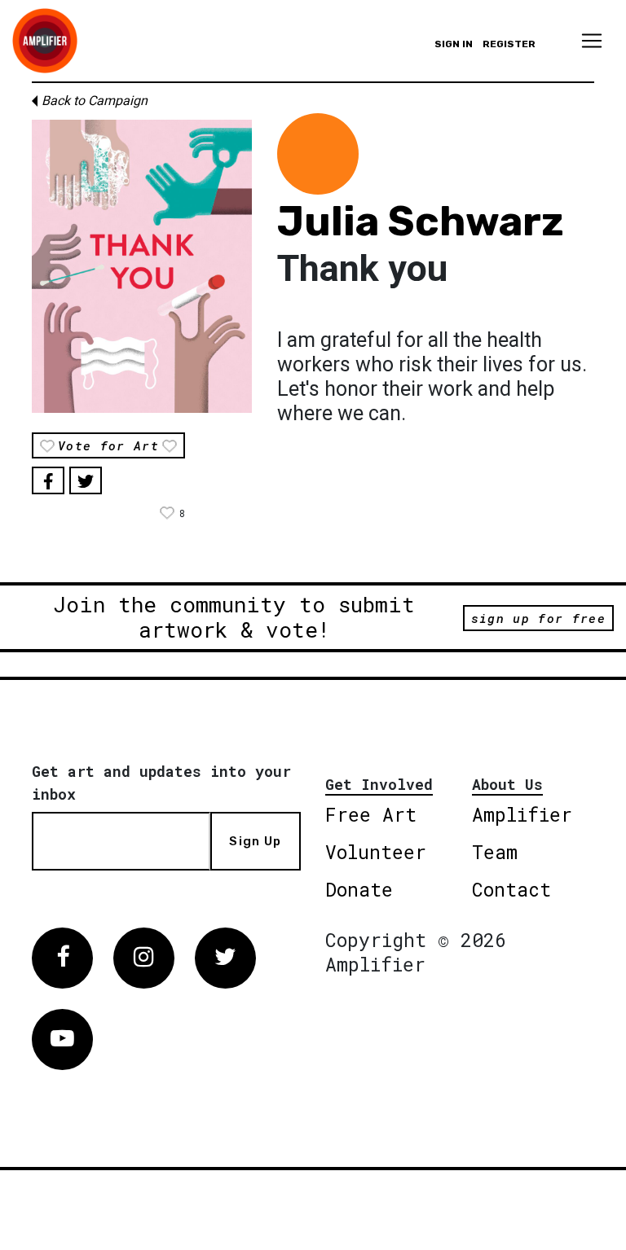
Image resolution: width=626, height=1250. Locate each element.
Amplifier (522, 814)
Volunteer (375, 852)
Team (495, 852)
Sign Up (255, 841)
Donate (359, 889)
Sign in (453, 44)
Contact (511, 889)
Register (509, 44)
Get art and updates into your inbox (161, 782)
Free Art (371, 814)
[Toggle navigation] (592, 40)
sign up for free (538, 618)
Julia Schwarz (420, 221)
